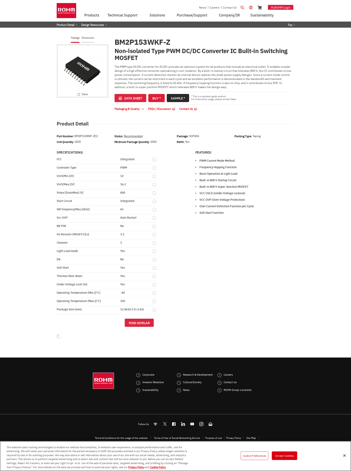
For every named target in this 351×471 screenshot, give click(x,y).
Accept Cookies (284, 455)
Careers (215, 7)
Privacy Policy (233, 437)
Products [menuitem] (91, 14)
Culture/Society (192, 382)
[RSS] (155, 423)
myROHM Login (280, 7)
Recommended (133, 136)
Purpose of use (213, 437)
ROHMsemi (164, 423)
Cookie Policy (158, 467)
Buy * (156, 98)
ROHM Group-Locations (237, 389)
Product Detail (66, 25)
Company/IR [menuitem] (229, 14)
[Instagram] (201, 423)
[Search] (242, 7)
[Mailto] (210, 423)
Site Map (251, 437)
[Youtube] (192, 423)
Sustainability (150, 389)
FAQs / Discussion (160, 109)
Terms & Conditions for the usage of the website (121, 437)
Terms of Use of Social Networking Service (177, 437)
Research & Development (198, 374)
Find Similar (139, 323)
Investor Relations (153, 382)
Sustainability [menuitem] (262, 14)
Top (290, 25)
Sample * (178, 98)
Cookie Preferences (254, 455)
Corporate (148, 374)
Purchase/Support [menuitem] (192, 14)
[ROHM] (66, 12)
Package (75, 37)
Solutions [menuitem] (157, 14)
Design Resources (92, 25)
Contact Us (230, 7)
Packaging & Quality (127, 109)
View (85, 94)
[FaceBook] (174, 423)
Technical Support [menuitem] (122, 14)
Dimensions (88, 37)
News (202, 7)
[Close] (344, 455)
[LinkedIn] (183, 423)
